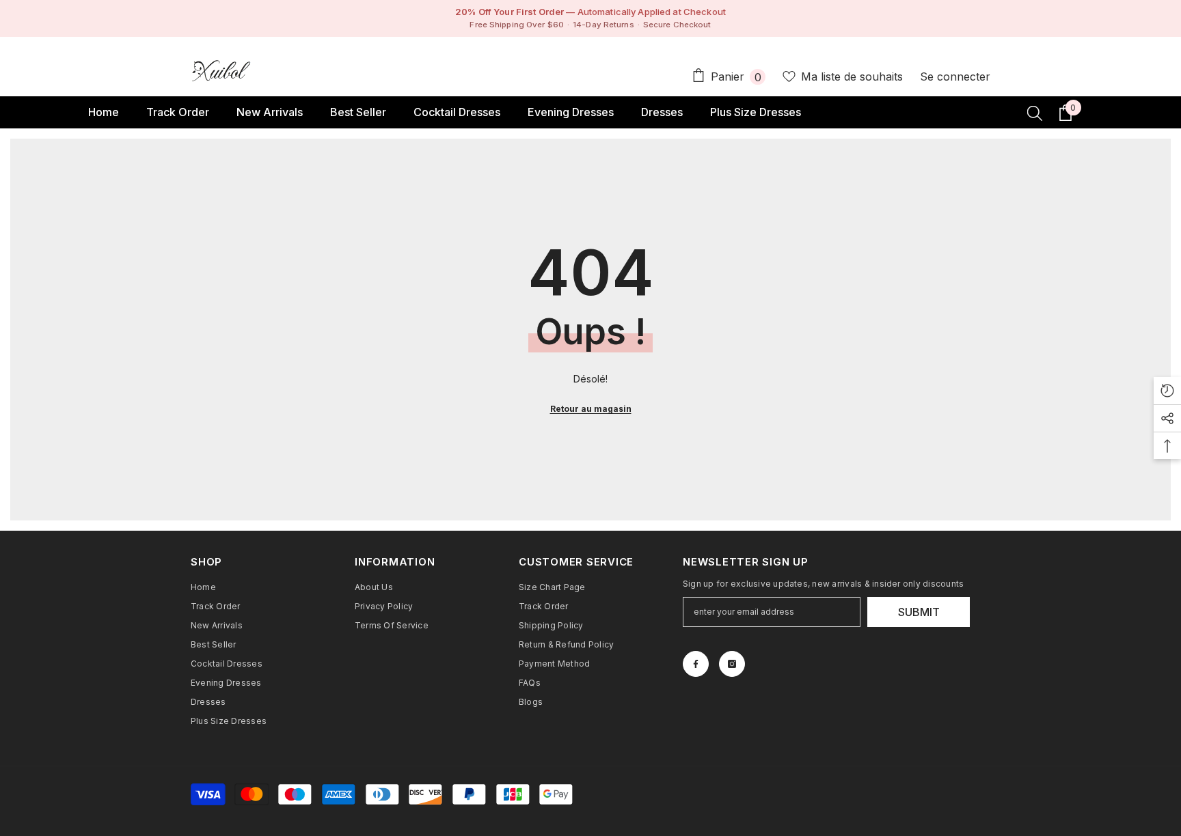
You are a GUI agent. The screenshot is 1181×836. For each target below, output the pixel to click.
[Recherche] (1035, 112)
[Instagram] (732, 664)
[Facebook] (696, 664)
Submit (919, 612)
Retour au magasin (591, 409)
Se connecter (955, 76)
